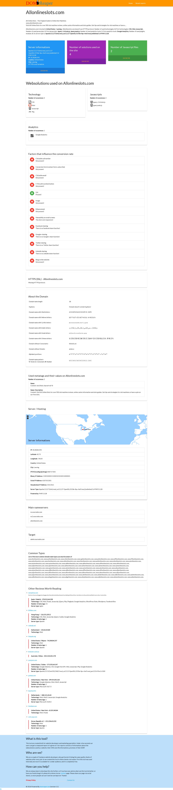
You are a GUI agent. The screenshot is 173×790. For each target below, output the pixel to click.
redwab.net (32, 625)
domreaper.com (45, 786)
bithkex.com (32, 610)
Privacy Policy (31, 780)
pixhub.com (32, 675)
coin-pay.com (32, 717)
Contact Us (70, 780)
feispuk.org (32, 636)
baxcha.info (32, 691)
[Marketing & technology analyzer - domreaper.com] (40, 4)
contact (63, 773)
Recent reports (141, 3)
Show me (44, 71)
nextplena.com (33, 593)
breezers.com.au (33, 652)
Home (131, 3)
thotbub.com (32, 706)
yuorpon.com (32, 660)
